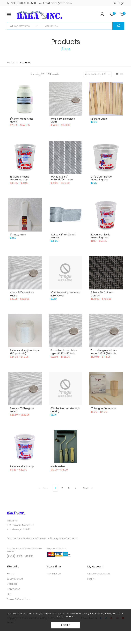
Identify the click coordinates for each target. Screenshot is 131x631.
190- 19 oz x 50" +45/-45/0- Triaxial (61, 178)
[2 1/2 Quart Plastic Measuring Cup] (106, 157)
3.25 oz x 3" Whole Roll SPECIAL (63, 236)
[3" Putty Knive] (25, 215)
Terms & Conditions (19, 599)
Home (10, 573)
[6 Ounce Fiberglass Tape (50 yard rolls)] (25, 331)
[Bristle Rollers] (65, 446)
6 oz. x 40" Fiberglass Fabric (22, 410)
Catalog (12, 584)
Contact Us (13, 589)
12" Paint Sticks (99, 118)
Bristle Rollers (57, 466)
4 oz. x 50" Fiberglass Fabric (22, 294)
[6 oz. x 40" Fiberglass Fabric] (25, 388)
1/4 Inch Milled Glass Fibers (21, 120)
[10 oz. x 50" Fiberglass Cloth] (65, 99)
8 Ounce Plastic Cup (22, 466)
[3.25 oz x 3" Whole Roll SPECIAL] (65, 215)
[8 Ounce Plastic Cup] (25, 446)
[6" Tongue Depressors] (106, 388)
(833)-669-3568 (20, 556)
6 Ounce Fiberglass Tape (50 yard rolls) (24, 352)
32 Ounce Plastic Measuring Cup (100, 236)
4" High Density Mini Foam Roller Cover (65, 294)
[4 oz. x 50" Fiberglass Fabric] (25, 272)
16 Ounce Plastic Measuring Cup (19, 178)
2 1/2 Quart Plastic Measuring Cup (101, 178)
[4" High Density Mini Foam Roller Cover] (65, 272)
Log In (90, 578)
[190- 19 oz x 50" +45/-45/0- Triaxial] (65, 157)
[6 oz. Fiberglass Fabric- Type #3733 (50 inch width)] (65, 331)
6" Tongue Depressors (103, 408)
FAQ (9, 594)
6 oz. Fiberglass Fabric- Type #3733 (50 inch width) (63, 353)
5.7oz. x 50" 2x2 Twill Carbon (102, 294)
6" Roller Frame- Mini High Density (65, 410)
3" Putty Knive (18, 234)
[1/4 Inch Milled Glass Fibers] (25, 99)
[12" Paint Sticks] (106, 99)
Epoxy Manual (15, 578)
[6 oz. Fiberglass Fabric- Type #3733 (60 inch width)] (106, 331)
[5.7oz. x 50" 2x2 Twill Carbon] (106, 272)
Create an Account (99, 573)
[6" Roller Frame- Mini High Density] (65, 388)
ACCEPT (65, 625)
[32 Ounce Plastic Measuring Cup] (106, 215)
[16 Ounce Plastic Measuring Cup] (25, 157)
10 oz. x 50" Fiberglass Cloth (62, 120)
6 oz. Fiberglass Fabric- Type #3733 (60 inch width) (104, 353)
